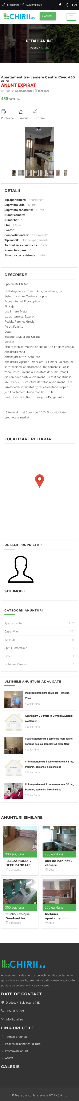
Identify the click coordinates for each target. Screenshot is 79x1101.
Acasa (34, 47)
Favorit (23, 118)
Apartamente (13, 623)
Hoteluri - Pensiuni (16, 664)
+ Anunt (48, 16)
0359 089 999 (14, 1011)
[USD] (67, 4)
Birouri (8, 656)
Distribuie (39, 118)
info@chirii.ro (14, 1019)
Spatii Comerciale (15, 648)
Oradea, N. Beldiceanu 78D (22, 1002)
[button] (71, 17)
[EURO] (60, 4)
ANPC (9, 1058)
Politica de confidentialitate (22, 1043)
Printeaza (7, 118)
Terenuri (9, 639)
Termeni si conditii (16, 1036)
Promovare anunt (16, 1051)
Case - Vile (11, 631)
